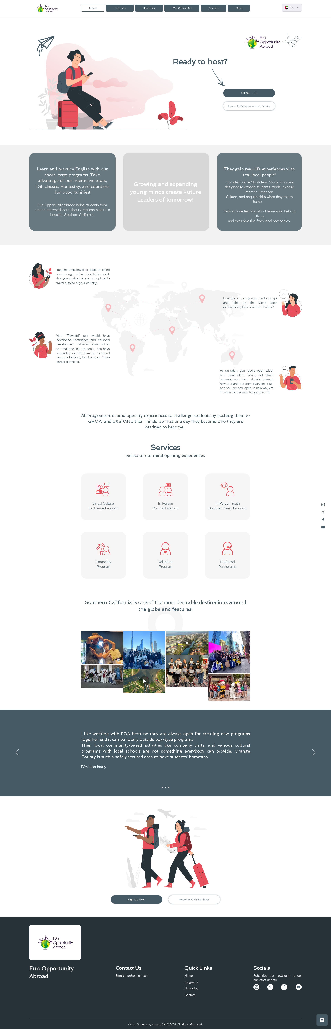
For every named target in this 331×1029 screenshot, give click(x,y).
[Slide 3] (168, 787)
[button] (120, 8)
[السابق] (17, 752)
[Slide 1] (162, 787)
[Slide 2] (165, 787)
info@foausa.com (136, 976)
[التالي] (313, 752)
